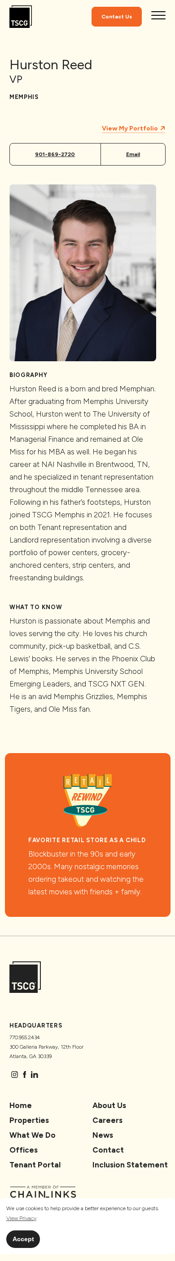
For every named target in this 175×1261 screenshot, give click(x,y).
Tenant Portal (35, 1164)
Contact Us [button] (116, 16)
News (102, 1135)
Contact (108, 1149)
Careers (107, 1120)
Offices (23, 1149)
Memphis (24, 97)
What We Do (32, 1135)
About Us (109, 1105)
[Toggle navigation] (158, 16)
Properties (29, 1120)
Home (20, 1105)
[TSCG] (20, 17)
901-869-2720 (55, 154)
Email (133, 154)
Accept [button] (23, 1239)
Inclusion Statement (130, 1164)
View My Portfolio (130, 128)
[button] (21, 1218)
